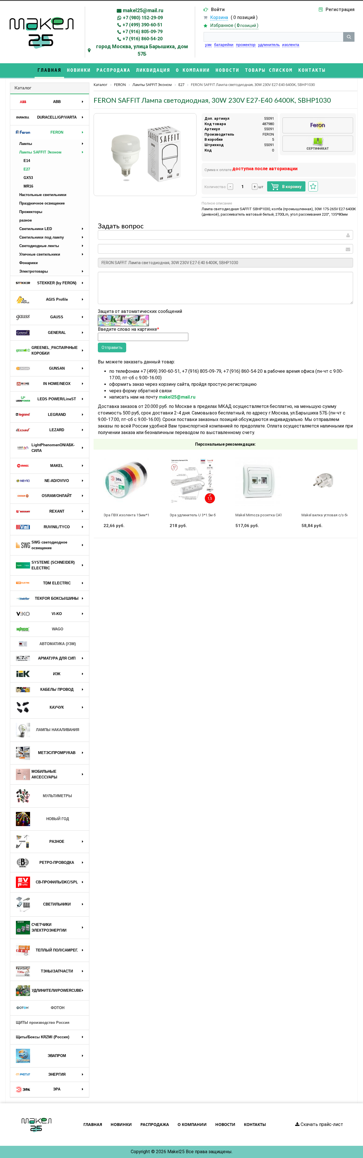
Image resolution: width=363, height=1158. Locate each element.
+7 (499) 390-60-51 (142, 25)
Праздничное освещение (42, 203)
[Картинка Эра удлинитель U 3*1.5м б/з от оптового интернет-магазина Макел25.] (193, 481)
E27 (27, 169)
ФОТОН (57, 1008)
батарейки (223, 44)
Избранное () (234, 25)
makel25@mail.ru (143, 10)
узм (208, 44)
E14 (27, 161)
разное (25, 220)
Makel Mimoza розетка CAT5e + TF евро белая (275, 515)
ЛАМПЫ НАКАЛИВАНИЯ (57, 730)
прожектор (246, 44)
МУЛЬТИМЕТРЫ (57, 796)
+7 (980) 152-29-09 (143, 17)
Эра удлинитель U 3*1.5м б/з (194, 515)
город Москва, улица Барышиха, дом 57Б (142, 50)
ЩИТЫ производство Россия (42, 1022)
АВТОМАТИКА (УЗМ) (57, 644)
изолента (290, 44)
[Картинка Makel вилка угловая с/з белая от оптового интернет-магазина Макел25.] (324, 481)
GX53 (28, 178)
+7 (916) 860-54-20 (142, 38)
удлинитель (269, 44)
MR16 (28, 186)
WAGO (57, 629)
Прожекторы (30, 212)
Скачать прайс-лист (321, 1124)
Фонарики (28, 263)
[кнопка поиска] (348, 37)
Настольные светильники (42, 195)
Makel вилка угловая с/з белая (328, 515)
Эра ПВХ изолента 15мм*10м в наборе (137, 515)
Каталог (22, 88)
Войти (218, 9)
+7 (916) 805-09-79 (142, 31)
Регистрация (340, 9)
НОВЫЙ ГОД (57, 819)
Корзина (219, 17)
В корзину (291, 186)
